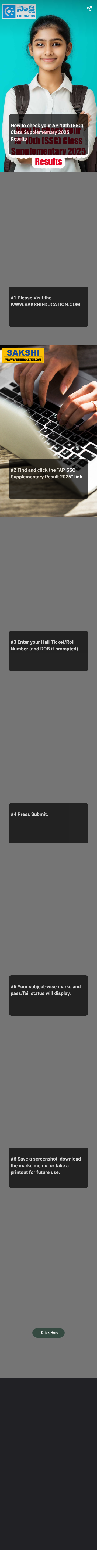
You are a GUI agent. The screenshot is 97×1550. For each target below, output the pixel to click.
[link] (48, 1333)
